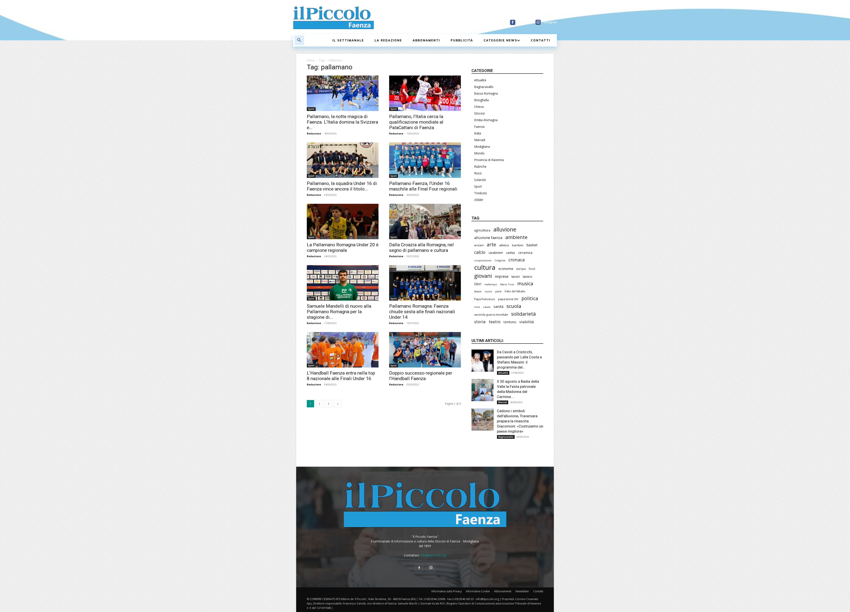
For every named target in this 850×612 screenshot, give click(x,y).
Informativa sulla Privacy (446, 591)
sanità (498, 306)
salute (487, 307)
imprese (501, 276)
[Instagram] (538, 22)
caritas (510, 253)
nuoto (488, 291)
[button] (299, 40)
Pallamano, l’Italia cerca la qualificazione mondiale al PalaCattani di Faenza (416, 122)
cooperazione (482, 260)
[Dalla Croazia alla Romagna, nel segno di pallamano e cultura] (425, 221)
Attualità (480, 80)
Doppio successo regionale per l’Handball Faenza (420, 375)
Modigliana (482, 146)
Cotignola (500, 260)
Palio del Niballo (515, 291)
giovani (483, 275)
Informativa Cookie (478, 591)
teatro (494, 321)
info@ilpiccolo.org (433, 555)
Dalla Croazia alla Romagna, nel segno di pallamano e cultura (421, 247)
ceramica (525, 252)
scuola (513, 306)
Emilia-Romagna (486, 120)
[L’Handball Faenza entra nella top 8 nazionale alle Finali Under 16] (343, 349)
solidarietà (523, 313)
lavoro (527, 276)
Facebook (524, 22)
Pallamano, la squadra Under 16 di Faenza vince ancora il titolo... (342, 186)
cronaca (516, 259)
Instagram (550, 22)
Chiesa (479, 107)
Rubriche (480, 166)
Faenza (479, 126)
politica (530, 298)
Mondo (479, 153)
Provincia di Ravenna (489, 160)
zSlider (478, 200)
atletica (504, 245)
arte (491, 244)
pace (498, 291)
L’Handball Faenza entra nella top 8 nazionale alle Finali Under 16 (341, 375)
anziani (479, 245)
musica (525, 283)
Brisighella (481, 100)
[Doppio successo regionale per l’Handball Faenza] (425, 349)
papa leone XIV (508, 299)
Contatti (538, 591)
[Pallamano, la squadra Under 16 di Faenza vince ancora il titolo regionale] (343, 160)
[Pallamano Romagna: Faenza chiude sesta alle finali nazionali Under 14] (425, 283)
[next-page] (338, 403)
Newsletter (522, 591)
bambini (517, 245)
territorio (510, 322)
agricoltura (482, 230)
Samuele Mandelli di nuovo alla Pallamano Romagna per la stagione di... (339, 311)
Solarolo (480, 180)
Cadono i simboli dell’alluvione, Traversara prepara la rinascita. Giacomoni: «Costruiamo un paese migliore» (520, 421)
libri (477, 284)
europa (521, 269)
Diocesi (479, 113)
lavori (516, 276)
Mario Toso (507, 284)
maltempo (491, 284)
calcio (479, 252)
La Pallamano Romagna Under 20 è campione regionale (343, 247)
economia (505, 268)
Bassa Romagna (486, 93)
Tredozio (480, 193)
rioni (477, 307)
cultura (484, 267)
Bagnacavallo (483, 87)
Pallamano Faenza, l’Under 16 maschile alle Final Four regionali (423, 186)
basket (531, 245)
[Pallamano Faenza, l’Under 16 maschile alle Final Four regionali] (425, 160)
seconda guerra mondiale (491, 315)
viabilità (526, 321)
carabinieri (496, 253)
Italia (477, 133)
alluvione (504, 229)
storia (480, 321)
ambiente (516, 237)
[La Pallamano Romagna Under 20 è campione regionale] (343, 221)
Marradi (479, 140)
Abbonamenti (502, 591)
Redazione (314, 133)
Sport (311, 109)
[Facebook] (512, 22)
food (532, 268)
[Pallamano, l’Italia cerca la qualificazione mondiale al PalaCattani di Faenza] (425, 93)
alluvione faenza (488, 237)
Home (311, 60)
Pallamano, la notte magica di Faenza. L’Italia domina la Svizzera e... (342, 122)
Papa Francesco (484, 299)
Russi (478, 173)
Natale (478, 291)
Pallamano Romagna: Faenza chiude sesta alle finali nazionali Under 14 (422, 311)
